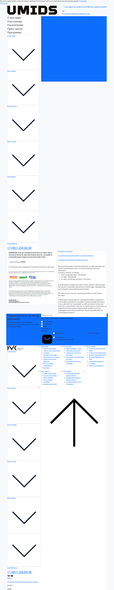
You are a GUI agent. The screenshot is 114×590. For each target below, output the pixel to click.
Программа (11, 177)
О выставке (11, 36)
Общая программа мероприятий (55, 76)
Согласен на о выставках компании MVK (78, 338)
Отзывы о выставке (51, 24)
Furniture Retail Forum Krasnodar (55, 81)
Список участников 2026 (52, 19)
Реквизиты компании (14, 301)
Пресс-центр (11, 141)
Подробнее (83, 1)
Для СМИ (47, 71)
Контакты (47, 32)
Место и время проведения (53, 30)
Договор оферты (12, 299)
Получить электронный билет (54, 48)
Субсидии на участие (51, 38)
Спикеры (47, 21)
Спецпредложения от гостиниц (55, 44)
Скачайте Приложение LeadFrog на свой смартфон (76, 256)
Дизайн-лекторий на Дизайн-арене (56, 78)
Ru (64, 11)
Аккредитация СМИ (50, 73)
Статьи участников (50, 64)
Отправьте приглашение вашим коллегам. (73, 260)
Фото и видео (48, 68)
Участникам (11, 71)
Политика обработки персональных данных (19, 302)
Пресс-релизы (49, 66)
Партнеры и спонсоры (52, 26)
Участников (47, 324)
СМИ (45, 326)
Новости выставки (50, 62)
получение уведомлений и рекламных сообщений (81, 337)
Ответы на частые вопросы (53, 28)
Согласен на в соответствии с (77, 334)
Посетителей (47, 322)
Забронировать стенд (51, 36)
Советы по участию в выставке (54, 40)
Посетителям (12, 106)
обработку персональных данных (76, 333)
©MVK (9, 578)
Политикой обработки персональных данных (71, 335)
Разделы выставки (50, 17)
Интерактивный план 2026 (53, 54)
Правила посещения (51, 58)
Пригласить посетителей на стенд (56, 42)
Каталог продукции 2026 (52, 52)
